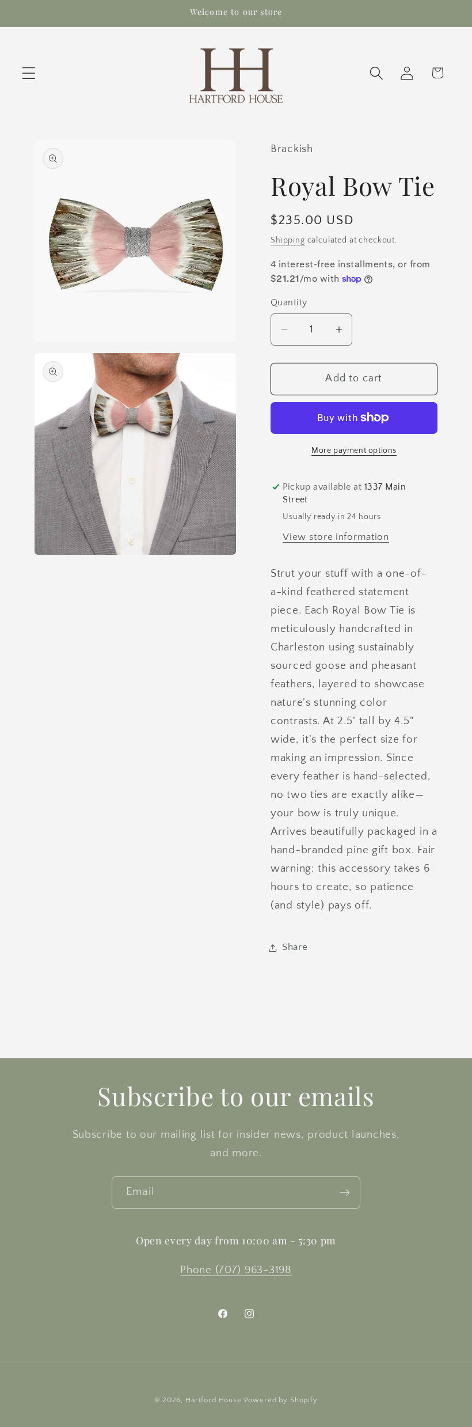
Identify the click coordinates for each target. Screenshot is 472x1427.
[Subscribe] (344, 1192)
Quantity (289, 303)
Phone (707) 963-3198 (235, 1270)
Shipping (288, 240)
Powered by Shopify (281, 1400)
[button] (29, 73)
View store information (336, 537)
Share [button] (295, 947)
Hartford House (213, 1400)
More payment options (354, 450)
